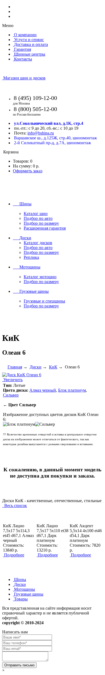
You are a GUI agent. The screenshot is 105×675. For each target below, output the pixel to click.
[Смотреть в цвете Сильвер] (45, 424)
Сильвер (11, 395)
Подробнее (14, 555)
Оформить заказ (27, 171)
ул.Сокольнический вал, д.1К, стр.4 (48, 123)
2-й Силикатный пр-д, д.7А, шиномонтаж (52, 142)
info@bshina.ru (40, 133)
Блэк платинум (72, 390)
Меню (7, 25)
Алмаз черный (42, 390)
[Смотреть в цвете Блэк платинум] (19, 424)
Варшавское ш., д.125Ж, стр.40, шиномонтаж (55, 138)
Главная (15, 367)
